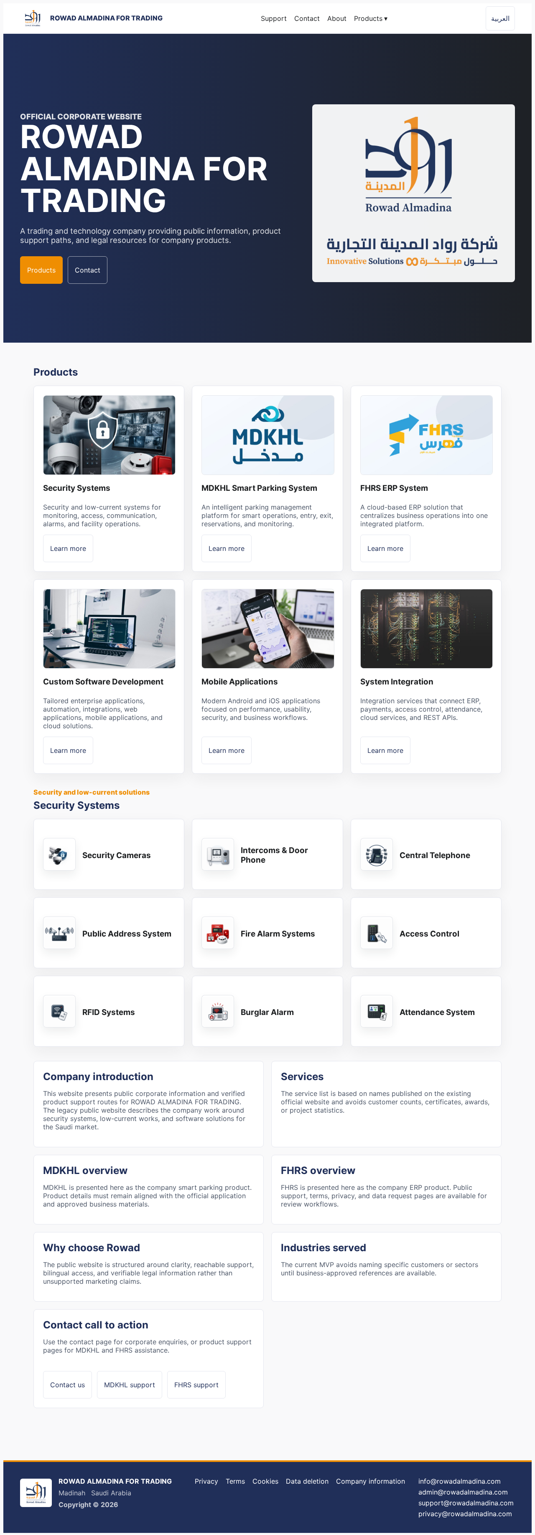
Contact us (67, 1385)
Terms (235, 1481)
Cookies (265, 1481)
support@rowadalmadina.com (466, 1503)
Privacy (206, 1481)
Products (370, 18)
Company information (370, 1481)
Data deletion (307, 1481)
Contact (307, 18)
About (336, 18)
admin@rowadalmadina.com (463, 1492)
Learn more (68, 548)
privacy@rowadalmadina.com (465, 1514)
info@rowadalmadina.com (459, 1481)
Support (274, 18)
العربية (500, 18)
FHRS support (196, 1385)
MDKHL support (129, 1385)
